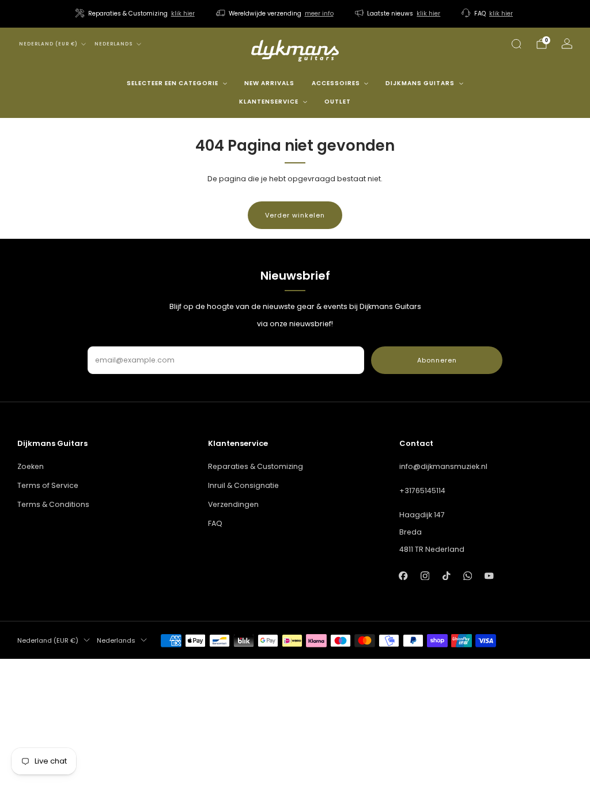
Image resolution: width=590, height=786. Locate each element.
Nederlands (113, 44)
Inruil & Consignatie (243, 485)
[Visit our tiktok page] (446, 575)
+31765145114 (422, 490)
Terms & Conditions (53, 504)
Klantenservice (268, 101)
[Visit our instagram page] (425, 575)
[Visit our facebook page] (403, 575)
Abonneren (437, 360)
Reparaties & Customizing (255, 466)
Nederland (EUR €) (48, 44)
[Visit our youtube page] (489, 575)
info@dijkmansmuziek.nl (443, 466)
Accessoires (336, 83)
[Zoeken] (516, 43)
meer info (319, 13)
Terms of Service (47, 485)
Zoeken (30, 466)
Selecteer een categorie (172, 83)
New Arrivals (269, 83)
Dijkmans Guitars (420, 83)
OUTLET (337, 101)
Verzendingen (233, 504)
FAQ (215, 523)
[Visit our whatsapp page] (467, 575)
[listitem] (136, 14)
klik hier (183, 13)
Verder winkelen (295, 215)
